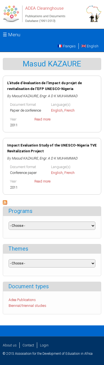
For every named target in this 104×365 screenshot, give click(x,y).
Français (69, 46)
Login (44, 345)
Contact (28, 345)
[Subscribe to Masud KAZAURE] (5, 203)
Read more (42, 119)
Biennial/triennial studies (27, 306)
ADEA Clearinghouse (44, 8)
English (92, 46)
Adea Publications (22, 300)
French (69, 110)
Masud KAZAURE (25, 96)
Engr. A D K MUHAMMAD (59, 96)
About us (10, 345)
